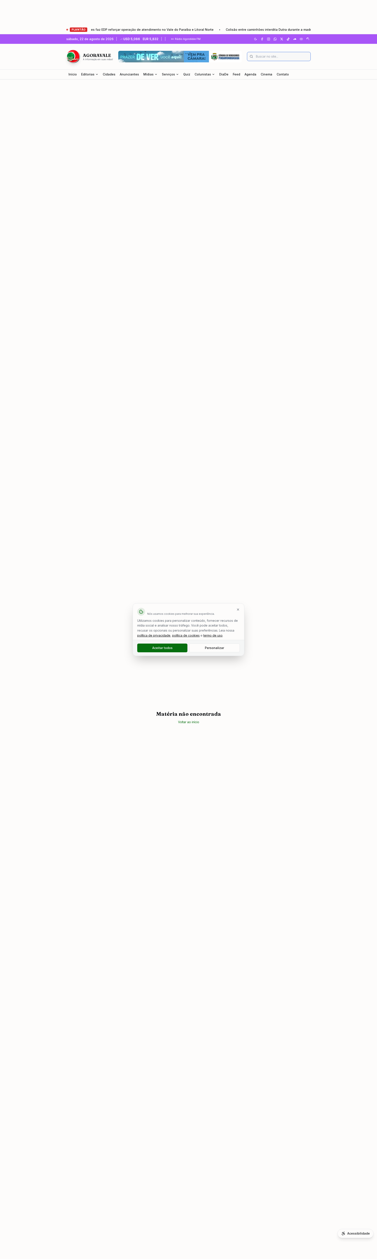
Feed (236, 74)
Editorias (87, 74)
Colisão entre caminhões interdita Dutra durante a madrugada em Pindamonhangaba (268, 29)
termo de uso (213, 635)
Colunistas (203, 74)
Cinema (266, 74)
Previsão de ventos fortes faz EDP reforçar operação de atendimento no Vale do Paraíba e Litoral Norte (112, 29)
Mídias (148, 74)
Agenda (250, 74)
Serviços (168, 74)
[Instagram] (268, 39)
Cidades (109, 74)
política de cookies (186, 635)
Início (73, 74)
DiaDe (223, 74)
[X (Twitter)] (281, 39)
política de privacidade (153, 635)
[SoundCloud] (295, 39)
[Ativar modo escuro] (255, 39)
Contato (283, 74)
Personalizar (214, 648)
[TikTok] (288, 39)
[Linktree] (308, 39)
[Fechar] (238, 609)
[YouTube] (301, 39)
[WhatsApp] (275, 39)
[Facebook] (262, 39)
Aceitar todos (162, 648)
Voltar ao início (188, 722)
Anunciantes (129, 74)
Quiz (186, 74)
